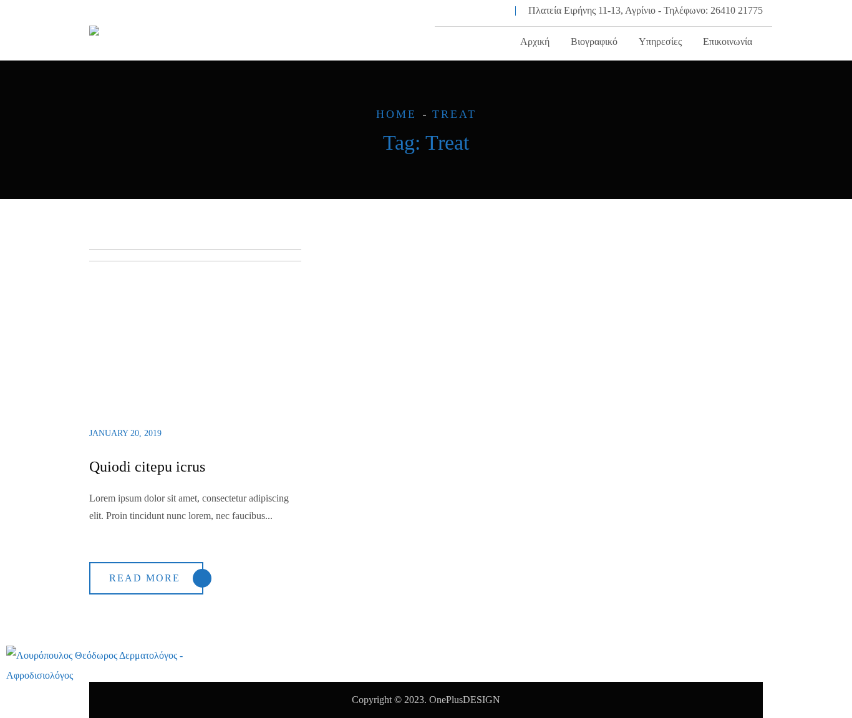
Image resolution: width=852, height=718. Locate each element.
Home (396, 114)
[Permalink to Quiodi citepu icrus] (205, 258)
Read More (144, 578)
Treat (454, 114)
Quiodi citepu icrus (147, 466)
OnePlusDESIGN (464, 699)
